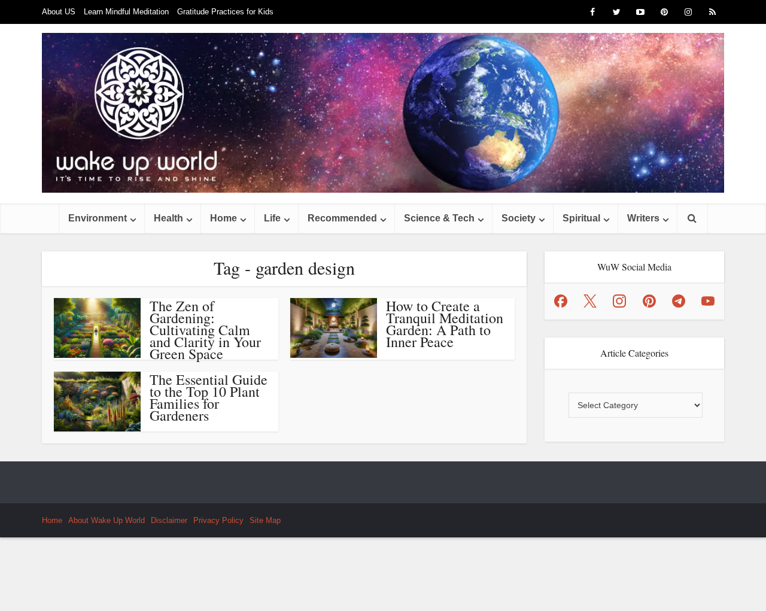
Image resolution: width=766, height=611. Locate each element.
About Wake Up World (106, 520)
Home (223, 218)
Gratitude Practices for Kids (225, 11)
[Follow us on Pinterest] (649, 301)
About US (58, 11)
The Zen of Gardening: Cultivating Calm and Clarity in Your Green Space (205, 329)
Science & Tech (439, 218)
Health (168, 218)
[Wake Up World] (383, 113)
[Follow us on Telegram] (678, 301)
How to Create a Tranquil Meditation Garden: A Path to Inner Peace (444, 323)
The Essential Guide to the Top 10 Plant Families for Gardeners (209, 397)
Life (272, 218)
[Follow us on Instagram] (619, 301)
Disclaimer (169, 520)
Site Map (265, 520)
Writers (643, 218)
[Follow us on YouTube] (708, 301)
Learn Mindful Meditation (126, 11)
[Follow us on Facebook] (560, 301)
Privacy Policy (218, 520)
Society (518, 218)
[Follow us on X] (590, 301)
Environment (97, 218)
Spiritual (581, 218)
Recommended (342, 218)
